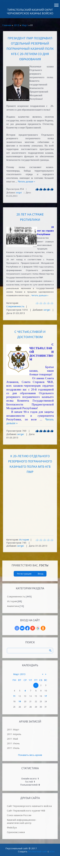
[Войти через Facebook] (27, 628)
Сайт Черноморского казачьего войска (29, 805)
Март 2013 (19, 674)
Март (25, 25)
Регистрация (24, 573)
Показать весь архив (30, 754)
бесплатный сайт (37, 851)
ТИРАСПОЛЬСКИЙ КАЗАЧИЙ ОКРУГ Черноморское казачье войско (30, 11)
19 (20, 701)
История (24, 539)
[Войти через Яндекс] (32, 628)
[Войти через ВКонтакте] (22, 628)
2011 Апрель (14, 734)
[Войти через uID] (17, 628)
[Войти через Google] (38, 628)
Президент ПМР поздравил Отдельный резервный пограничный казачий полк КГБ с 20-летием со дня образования (30, 48)
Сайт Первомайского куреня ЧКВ (26, 810)
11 (14, 696)
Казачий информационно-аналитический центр (21, 821)
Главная (6, 25)
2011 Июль (13, 747)
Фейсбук (12, 827)
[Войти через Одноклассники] (43, 628)
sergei (19, 192)
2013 (16, 25)
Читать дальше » (26, 181)
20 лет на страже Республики (30, 217)
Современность (15, 306)
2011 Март (13, 729)
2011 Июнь (13, 743)
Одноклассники (16, 832)
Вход (40, 573)
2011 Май (12, 738)
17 (46, 696)
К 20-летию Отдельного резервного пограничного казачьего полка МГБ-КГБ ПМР (30, 464)
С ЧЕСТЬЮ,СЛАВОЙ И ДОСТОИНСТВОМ (30, 334)
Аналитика (13, 606)
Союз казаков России (19, 815)
